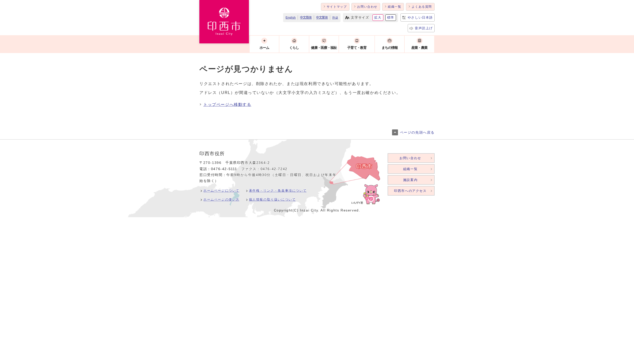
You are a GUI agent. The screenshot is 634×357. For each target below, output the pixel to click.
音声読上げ (424, 28)
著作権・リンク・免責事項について (278, 190)
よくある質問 (422, 6)
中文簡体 (306, 17)
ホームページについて (221, 190)
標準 (390, 17)
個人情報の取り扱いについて (272, 199)
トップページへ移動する (227, 104)
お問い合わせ (367, 6)
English (291, 17)
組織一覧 (394, 6)
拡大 (377, 17)
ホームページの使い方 (221, 199)
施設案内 (410, 180)
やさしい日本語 (420, 17)
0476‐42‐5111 (224, 169)
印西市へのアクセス (410, 191)
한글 (335, 17)
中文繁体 (322, 17)
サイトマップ (337, 6)
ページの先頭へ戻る (417, 132)
